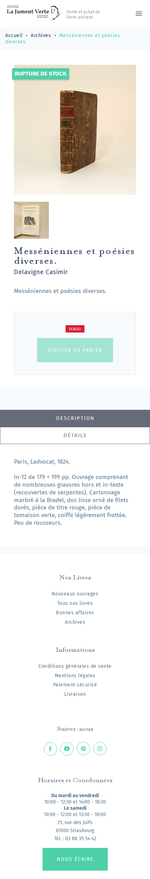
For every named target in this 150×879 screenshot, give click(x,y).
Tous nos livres (75, 603)
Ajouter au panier (75, 350)
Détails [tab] (75, 435)
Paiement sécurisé (75, 685)
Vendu (75, 329)
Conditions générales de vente (75, 666)
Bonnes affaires (75, 613)
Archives (75, 622)
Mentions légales (75, 676)
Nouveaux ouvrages (75, 594)
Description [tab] (75, 418)
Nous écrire (75, 859)
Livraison (75, 694)
